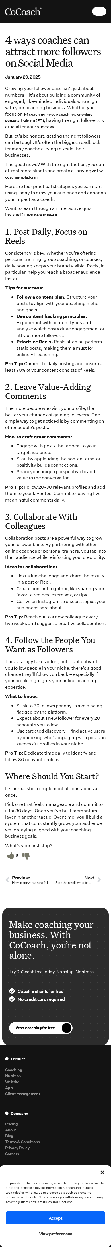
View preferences (55, 1233)
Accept (55, 1218)
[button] (102, 1172)
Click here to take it (40, 215)
